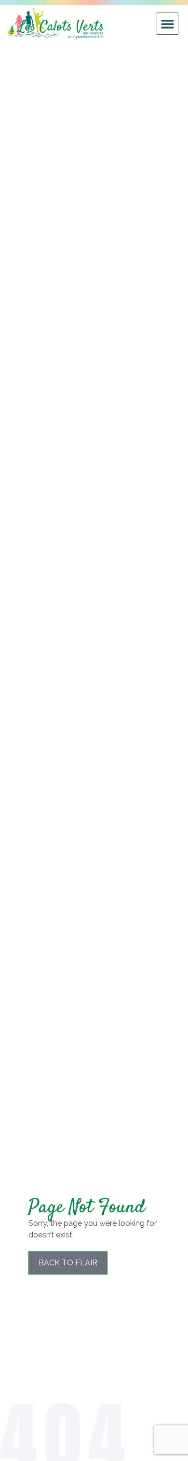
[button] (168, 24)
